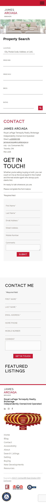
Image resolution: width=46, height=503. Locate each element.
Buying (7, 461)
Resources (9, 468)
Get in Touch (23, 356)
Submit (23, 254)
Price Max (7, 74)
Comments (10, 243)
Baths (5, 102)
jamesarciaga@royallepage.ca (16, 142)
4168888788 (14, 139)
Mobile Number (12, 235)
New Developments (14, 464)
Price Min (6, 60)
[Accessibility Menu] (6, 496)
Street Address (12, 228)
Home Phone (11, 323)
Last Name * (11, 213)
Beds (5, 88)
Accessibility (10, 446)
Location (6, 48)
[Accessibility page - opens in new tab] (31, 488)
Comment (10, 339)
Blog (6, 438)
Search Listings (11, 453)
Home (7, 435)
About (7, 450)
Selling (7, 457)
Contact (8, 442)
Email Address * (12, 220)
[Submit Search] (40, 108)
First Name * (11, 206)
